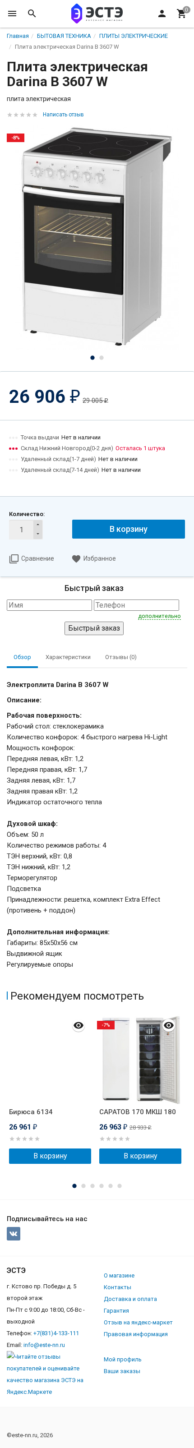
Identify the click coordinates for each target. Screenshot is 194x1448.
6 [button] (119, 1185)
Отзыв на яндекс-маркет (138, 1322)
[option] (97, 237)
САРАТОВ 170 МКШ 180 (137, 1112)
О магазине (119, 1275)
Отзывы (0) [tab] (121, 657)
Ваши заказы (122, 1371)
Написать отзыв (63, 114)
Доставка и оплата (130, 1299)
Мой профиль (123, 1359)
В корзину (129, 529)
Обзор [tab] (22, 657)
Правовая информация (136, 1334)
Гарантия (116, 1310)
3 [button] (92, 1185)
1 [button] (92, 357)
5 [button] (110, 1185)
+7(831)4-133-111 (56, 1333)
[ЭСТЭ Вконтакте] (13, 1233)
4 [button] (101, 1185)
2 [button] (101, 357)
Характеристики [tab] (68, 657)
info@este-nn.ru (44, 1345)
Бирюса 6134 (31, 1112)
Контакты (117, 1287)
